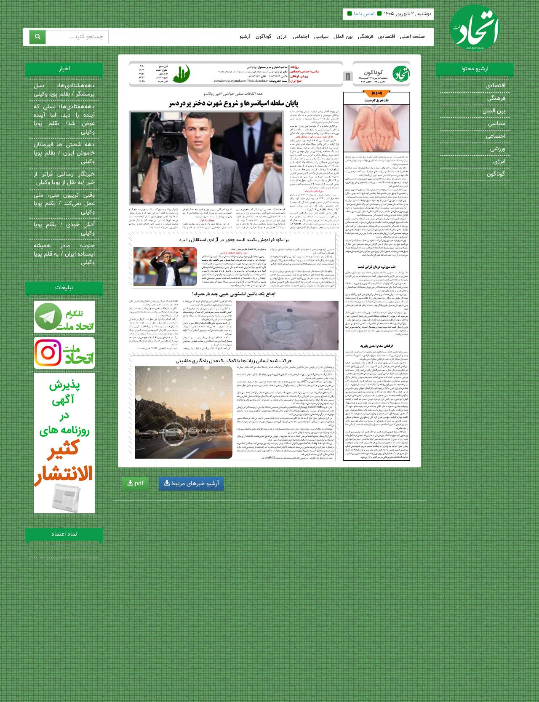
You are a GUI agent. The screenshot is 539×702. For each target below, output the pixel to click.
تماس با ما (364, 14)
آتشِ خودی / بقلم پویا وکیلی (64, 229)
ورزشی (497, 149)
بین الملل (343, 36)
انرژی (282, 36)
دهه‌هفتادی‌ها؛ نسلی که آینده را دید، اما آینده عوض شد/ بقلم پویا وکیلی (64, 119)
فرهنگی (365, 36)
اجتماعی (301, 36)
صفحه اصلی (412, 36)
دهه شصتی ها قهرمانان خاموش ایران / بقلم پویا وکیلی (64, 153)
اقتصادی (386, 36)
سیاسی (321, 36)
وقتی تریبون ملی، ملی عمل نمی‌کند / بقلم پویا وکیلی (64, 204)
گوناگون (264, 36)
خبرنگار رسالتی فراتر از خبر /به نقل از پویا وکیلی (64, 178)
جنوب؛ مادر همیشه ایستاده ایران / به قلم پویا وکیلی (64, 254)
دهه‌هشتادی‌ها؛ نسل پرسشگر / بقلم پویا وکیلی (64, 90)
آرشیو (245, 36)
